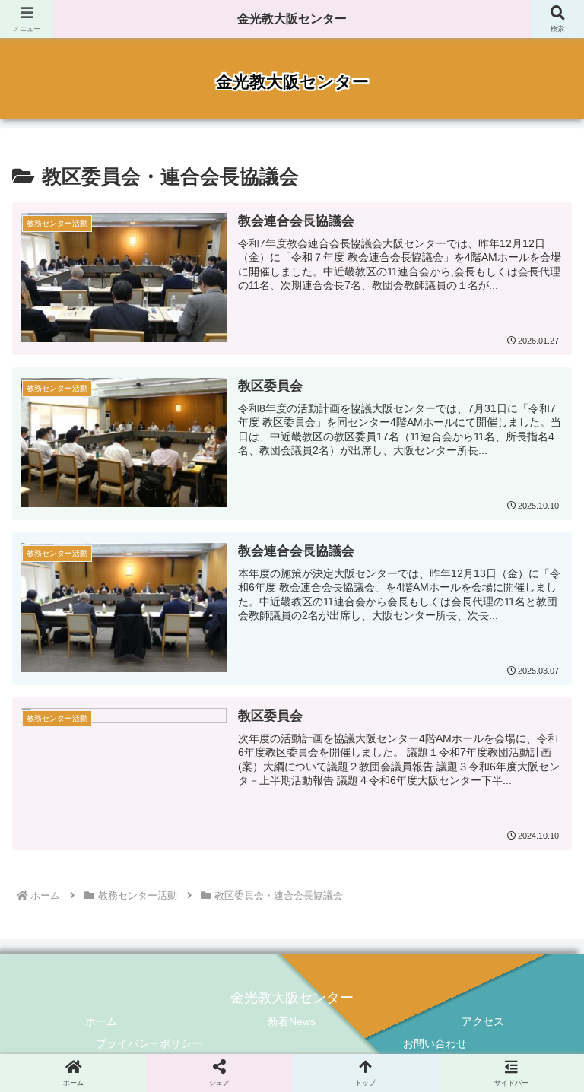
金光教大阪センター (292, 18)
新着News (292, 1021)
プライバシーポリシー (149, 1043)
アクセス (483, 1021)
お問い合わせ (435, 1043)
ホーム (101, 1021)
